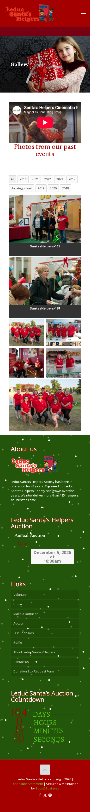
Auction (18, 623)
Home (17, 604)
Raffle (17, 642)
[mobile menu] (83, 13)
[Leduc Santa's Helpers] (41, 11)
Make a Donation (25, 614)
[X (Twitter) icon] (45, 795)
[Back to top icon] (45, 770)
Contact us (21, 662)
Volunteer (20, 594)
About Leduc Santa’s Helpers (34, 652)
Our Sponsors (23, 633)
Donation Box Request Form (33, 671)
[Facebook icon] (40, 795)
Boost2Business (47, 788)
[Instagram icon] (50, 795)
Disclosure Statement (27, 784)
